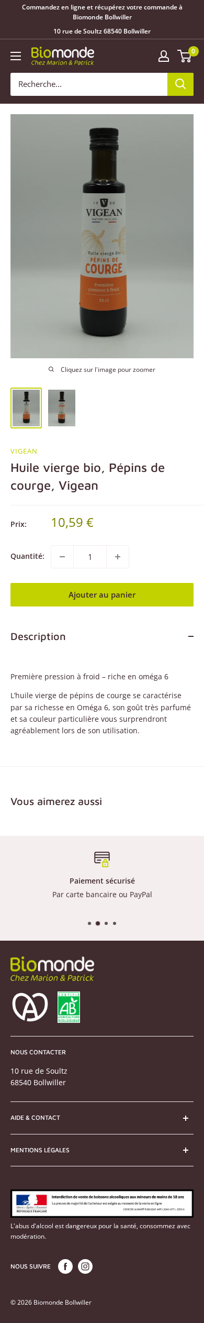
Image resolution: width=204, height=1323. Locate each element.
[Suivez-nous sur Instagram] (85, 1266)
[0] (184, 56)
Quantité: (27, 556)
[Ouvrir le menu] (15, 56)
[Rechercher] (180, 84)
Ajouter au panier (102, 594)
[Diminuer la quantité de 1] (62, 557)
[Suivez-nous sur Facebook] (65, 1266)
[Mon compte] (163, 56)
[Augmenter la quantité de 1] (118, 557)
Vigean (24, 451)
